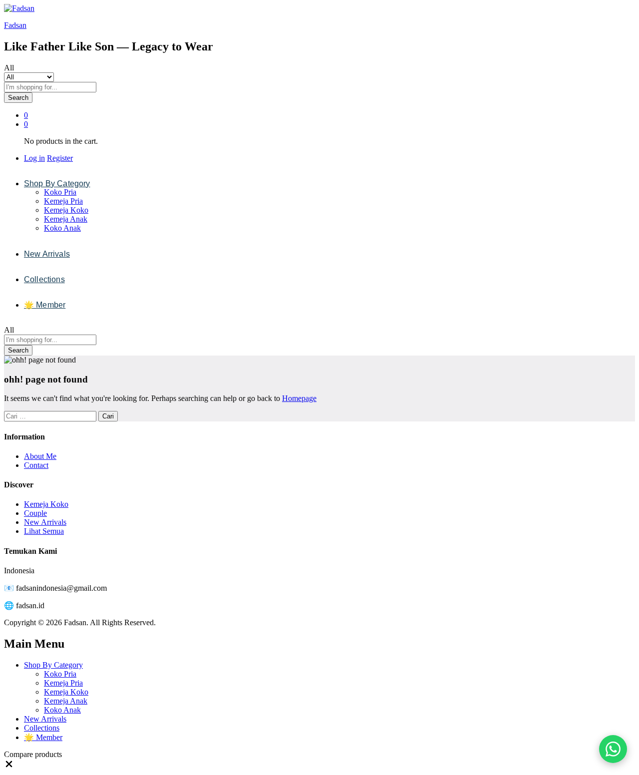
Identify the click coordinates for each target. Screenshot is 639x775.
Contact (36, 465)
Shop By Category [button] (57, 184)
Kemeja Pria (63, 201)
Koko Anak (62, 228)
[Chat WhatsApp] (613, 749)
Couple (35, 513)
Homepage (299, 398)
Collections (44, 280)
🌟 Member (44, 305)
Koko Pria (60, 192)
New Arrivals (47, 254)
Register (60, 158)
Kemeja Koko (66, 210)
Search (18, 97)
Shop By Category (53, 665)
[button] (9, 766)
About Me (40, 456)
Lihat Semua (44, 531)
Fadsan (15, 25)
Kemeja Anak (65, 219)
